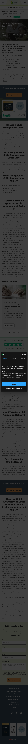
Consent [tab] (5, 358)
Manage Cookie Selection (13, 388)
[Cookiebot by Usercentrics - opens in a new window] (20, 354)
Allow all (14, 384)
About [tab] (23, 358)
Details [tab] (14, 358)
